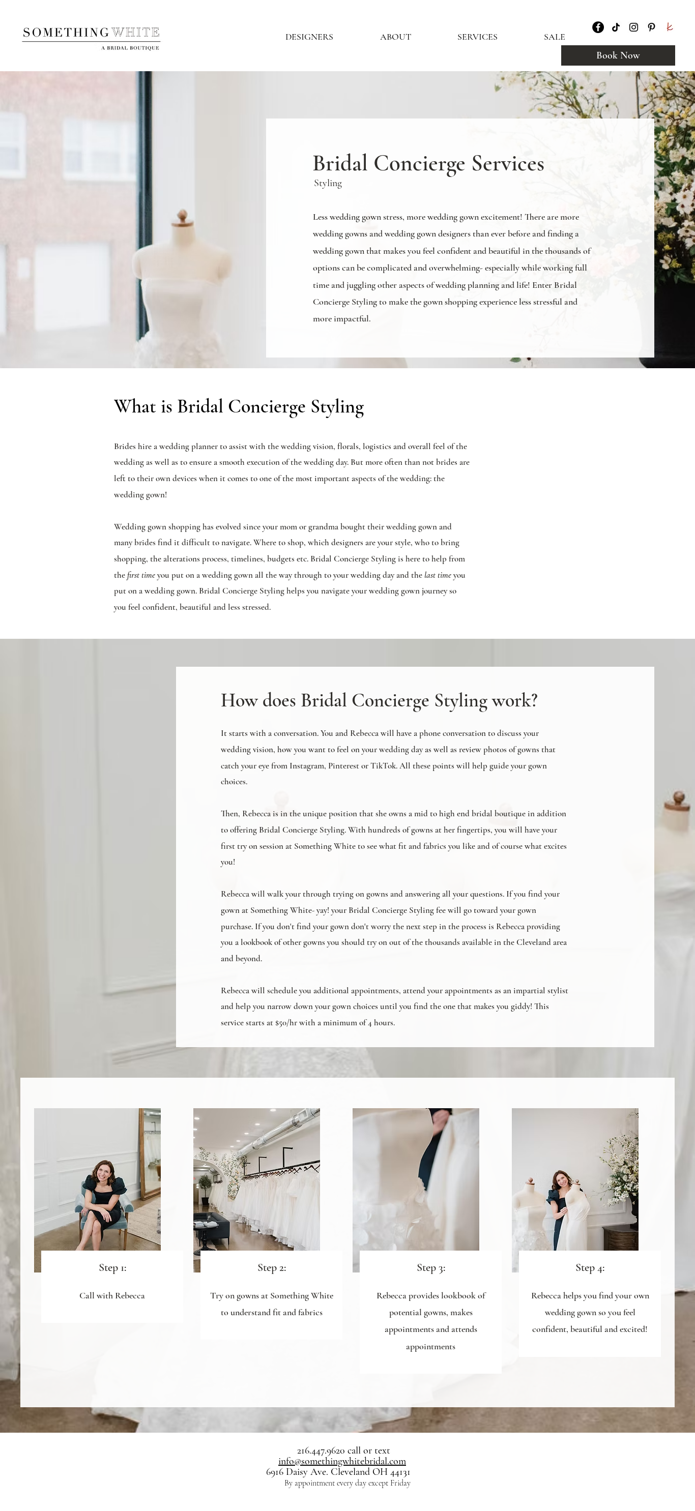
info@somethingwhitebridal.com (342, 1461)
